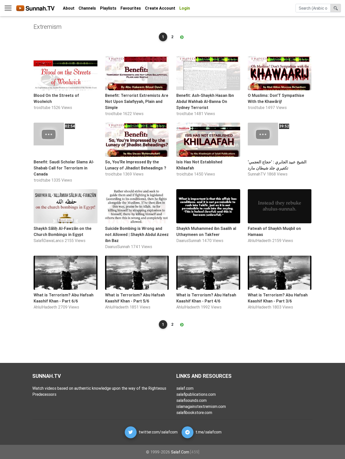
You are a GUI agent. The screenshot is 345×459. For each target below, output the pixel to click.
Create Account (160, 8)
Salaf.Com (180, 451)
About (69, 8)
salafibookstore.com (194, 412)
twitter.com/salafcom (158, 431)
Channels (87, 8)
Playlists (108, 8)
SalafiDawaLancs (49, 240)
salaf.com (184, 388)
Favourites (130, 8)
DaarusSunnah (117, 246)
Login (184, 8)
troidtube (42, 107)
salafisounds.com (191, 400)
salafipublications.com (196, 394)
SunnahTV (257, 174)
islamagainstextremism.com (201, 406)
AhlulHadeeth (259, 240)
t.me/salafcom (208, 431)
